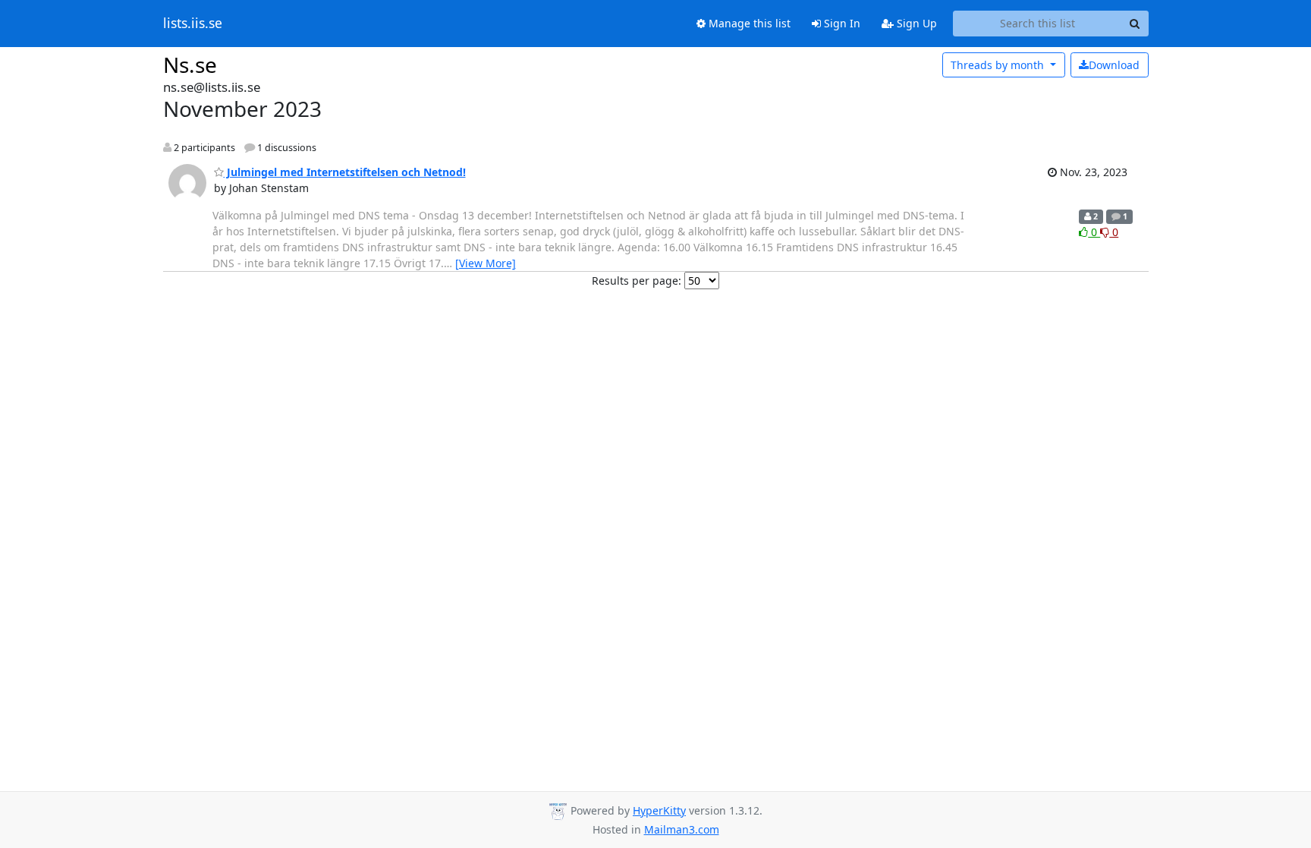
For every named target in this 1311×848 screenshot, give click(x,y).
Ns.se (190, 64)
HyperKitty (659, 810)
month (999, 65)
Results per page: (636, 280)
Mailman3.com (681, 829)
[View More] (485, 263)
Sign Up (915, 23)
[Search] (1135, 23)
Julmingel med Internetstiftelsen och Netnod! (345, 172)
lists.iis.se (192, 23)
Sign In (840, 23)
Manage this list (748, 23)
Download (1114, 65)
